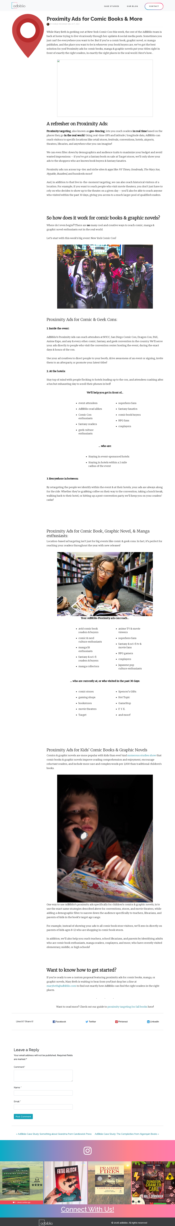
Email (16, 1101)
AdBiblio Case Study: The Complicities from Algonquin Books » (127, 1134)
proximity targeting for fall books (127, 1006)
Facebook (61, 1021)
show (153, 755)
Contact (154, 6)
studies (144, 755)
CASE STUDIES (111, 6)
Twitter (92, 1021)
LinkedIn (154, 1021)
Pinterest (123, 1021)
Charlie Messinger (60, 24)
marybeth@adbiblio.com (61, 985)
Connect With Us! (87, 1209)
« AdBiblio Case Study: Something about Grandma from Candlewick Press (54, 1134)
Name (17, 1087)
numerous (133, 755)
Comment (19, 1067)
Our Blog (132, 6)
